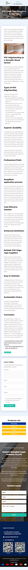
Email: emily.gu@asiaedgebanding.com (14, 346)
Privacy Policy (14, 562)
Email (5, 386)
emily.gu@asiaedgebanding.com (11, 536)
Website (6, 392)
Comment (6, 369)
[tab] (14, 423)
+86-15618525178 (17, 4)
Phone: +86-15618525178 (11, 348)
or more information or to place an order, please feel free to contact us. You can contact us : (13, 342)
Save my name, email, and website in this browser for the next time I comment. (13, 400)
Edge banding (7, 352)
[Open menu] (12, 3)
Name (5, 380)
